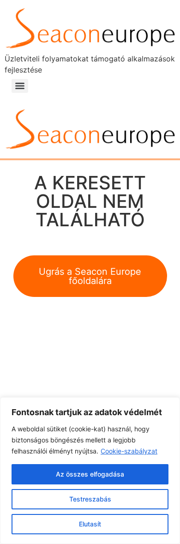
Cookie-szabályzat (129, 451)
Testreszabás (90, 499)
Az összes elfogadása (90, 474)
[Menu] (20, 86)
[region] (90, 470)
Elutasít (90, 524)
